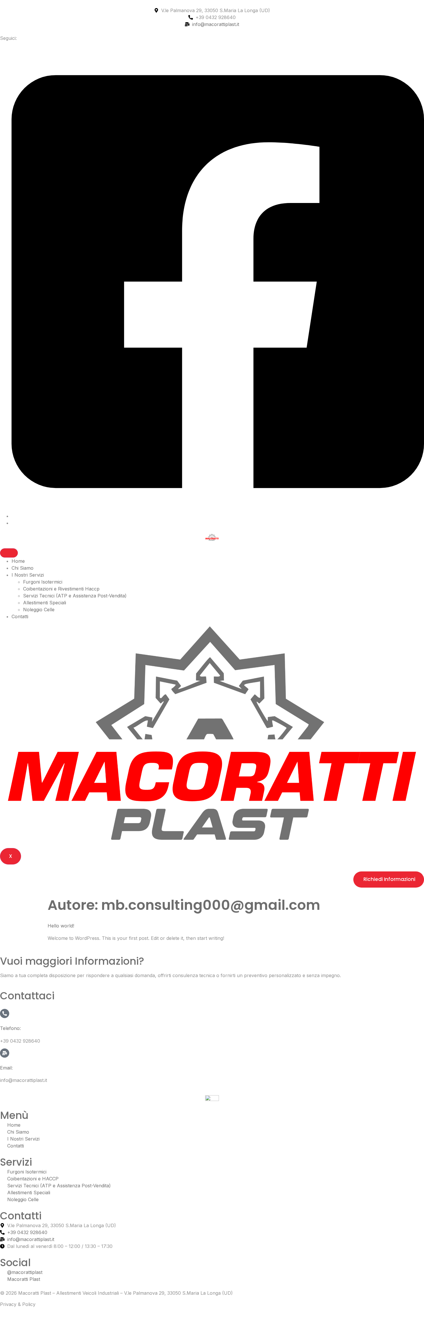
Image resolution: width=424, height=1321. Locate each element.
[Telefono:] (4, 1013)
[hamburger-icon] (9, 553)
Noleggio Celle (39, 609)
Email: (6, 1068)
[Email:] (4, 1053)
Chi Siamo (22, 568)
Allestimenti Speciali (44, 602)
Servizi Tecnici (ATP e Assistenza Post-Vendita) (75, 596)
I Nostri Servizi (28, 575)
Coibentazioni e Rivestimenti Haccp (61, 589)
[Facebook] (218, 516)
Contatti (20, 616)
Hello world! (61, 926)
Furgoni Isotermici (42, 582)
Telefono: (10, 1028)
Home (18, 561)
